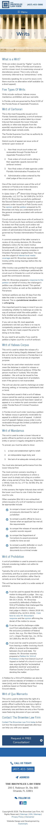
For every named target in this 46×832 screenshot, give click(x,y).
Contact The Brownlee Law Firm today (19, 722)
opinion (9, 207)
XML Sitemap (35, 814)
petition (23, 207)
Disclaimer (29, 817)
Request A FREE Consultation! (21, 740)
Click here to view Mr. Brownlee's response (25, 616)
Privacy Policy (18, 817)
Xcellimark (22, 823)
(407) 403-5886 (35, 4)
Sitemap (23, 814)
